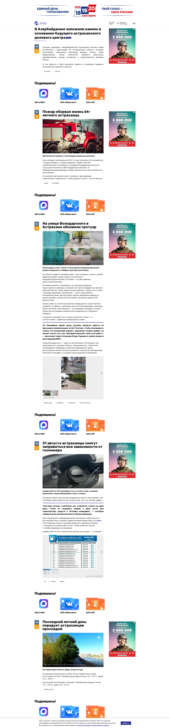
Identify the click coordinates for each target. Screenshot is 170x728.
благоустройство (85, 403)
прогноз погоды (48, 689)
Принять (126, 723)
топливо (53, 581)
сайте (98, 521)
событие (57, 71)
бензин (62, 581)
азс (45, 581)
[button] (101, 373)
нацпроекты (60, 403)
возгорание (55, 183)
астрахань (47, 71)
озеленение (71, 403)
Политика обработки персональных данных (93, 725)
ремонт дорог (48, 403)
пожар (46, 183)
